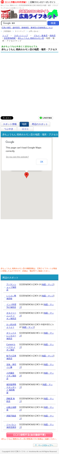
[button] (26, 175)
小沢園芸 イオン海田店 (11, 376)
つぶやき (8, 129)
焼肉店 (53, 35)
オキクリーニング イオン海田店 (11, 316)
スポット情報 (10, 124)
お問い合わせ (34, 31)
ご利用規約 (7, 31)
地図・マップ (48, 284)
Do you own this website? (17, 157)
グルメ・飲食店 (41, 35)
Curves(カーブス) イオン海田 (10, 347)
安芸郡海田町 (10, 38)
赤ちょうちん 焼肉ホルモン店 (31, 38)
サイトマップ (20, 31)
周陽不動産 (11, 416)
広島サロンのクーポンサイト (43, 2)
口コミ (25, 129)
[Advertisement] (29, 83)
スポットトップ (21, 35)
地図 (24, 124)
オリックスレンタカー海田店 (11, 336)
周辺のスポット (40, 124)
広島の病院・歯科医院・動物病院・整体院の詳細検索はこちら (27, 28)
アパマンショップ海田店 (11, 287)
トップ (5, 35)
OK (41, 162)
